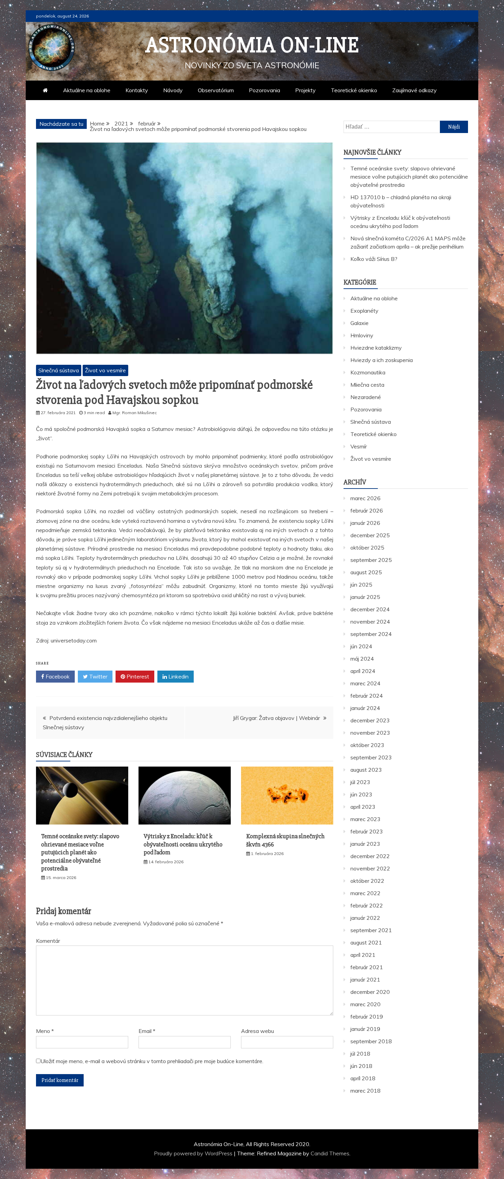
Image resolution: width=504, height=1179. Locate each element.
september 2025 (371, 559)
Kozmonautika (367, 372)
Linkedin (178, 676)
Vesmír (358, 446)
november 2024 (370, 621)
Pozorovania (264, 90)
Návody (173, 90)
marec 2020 (365, 1004)
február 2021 (366, 967)
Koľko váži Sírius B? (373, 258)
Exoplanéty (364, 310)
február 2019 (366, 1016)
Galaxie (359, 323)
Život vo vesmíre (105, 370)
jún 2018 (361, 1065)
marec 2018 (365, 1090)
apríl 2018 (362, 1078)
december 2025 (370, 535)
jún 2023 (361, 794)
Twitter (97, 676)
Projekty (305, 90)
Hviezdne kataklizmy (376, 347)
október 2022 (367, 880)
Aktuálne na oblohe (86, 90)
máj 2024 (362, 658)
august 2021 (366, 942)
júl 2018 (360, 1053)
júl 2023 (360, 782)
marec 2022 (365, 893)
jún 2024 (361, 646)
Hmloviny (361, 335)
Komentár (48, 940)
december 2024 (370, 609)
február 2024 (366, 695)
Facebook (57, 676)
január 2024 (365, 708)
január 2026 (365, 522)
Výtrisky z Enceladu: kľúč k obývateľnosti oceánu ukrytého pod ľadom (183, 844)
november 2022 (370, 868)
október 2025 (367, 547)
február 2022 (366, 905)
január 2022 (365, 917)
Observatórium (216, 90)
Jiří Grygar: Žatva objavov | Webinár (276, 717)
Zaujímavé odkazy (414, 90)
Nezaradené (365, 397)
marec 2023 (365, 819)
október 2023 (367, 745)
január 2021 (365, 979)
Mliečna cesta (367, 384)
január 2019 (365, 1028)
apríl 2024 (362, 670)
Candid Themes (330, 1153)
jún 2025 (361, 584)
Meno (45, 1030)
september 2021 (371, 930)
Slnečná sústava (58, 370)
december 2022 (370, 856)
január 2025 (365, 596)
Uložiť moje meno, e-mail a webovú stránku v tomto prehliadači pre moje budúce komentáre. (151, 1061)
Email (147, 1030)
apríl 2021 (362, 954)
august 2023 (366, 769)
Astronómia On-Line (252, 45)
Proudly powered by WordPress (194, 1153)
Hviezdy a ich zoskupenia (381, 360)
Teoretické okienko (354, 90)
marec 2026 (365, 498)
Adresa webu (257, 1030)
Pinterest (137, 676)
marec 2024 (365, 683)
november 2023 (370, 732)
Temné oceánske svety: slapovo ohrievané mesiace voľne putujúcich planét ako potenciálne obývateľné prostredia (80, 852)
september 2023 (371, 757)
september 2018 (371, 1041)
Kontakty (136, 90)
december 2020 (370, 991)
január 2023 (365, 843)
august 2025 (366, 572)
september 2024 (371, 633)
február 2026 (366, 510)
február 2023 (366, 831)
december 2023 (370, 720)
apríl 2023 (362, 806)
